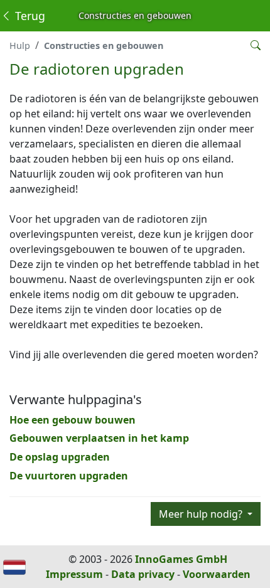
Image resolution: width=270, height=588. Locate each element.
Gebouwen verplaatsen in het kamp (99, 438)
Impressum (74, 574)
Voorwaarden (217, 574)
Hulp (19, 45)
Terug (28, 15)
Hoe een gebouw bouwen (72, 420)
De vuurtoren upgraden (68, 476)
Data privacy (143, 574)
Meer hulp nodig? (202, 514)
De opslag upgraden (59, 457)
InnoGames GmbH (181, 559)
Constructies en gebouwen (103, 45)
